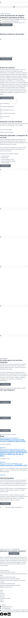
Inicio (1, 592)
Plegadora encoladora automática (7, 577)
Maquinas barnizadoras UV (6, 587)
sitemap (2, 601)
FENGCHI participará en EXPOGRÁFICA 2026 (13, 465)
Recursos (2, 596)
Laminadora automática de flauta (7, 583)
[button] (14, 7)
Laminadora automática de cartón (7, 572)
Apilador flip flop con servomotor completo (10, 578)
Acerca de (2, 595)
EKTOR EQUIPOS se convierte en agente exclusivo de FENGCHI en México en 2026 (13, 440)
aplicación (2, 593)
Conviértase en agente (5, 598)
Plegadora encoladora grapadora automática (10, 585)
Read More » (3, 447)
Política (1, 600)
